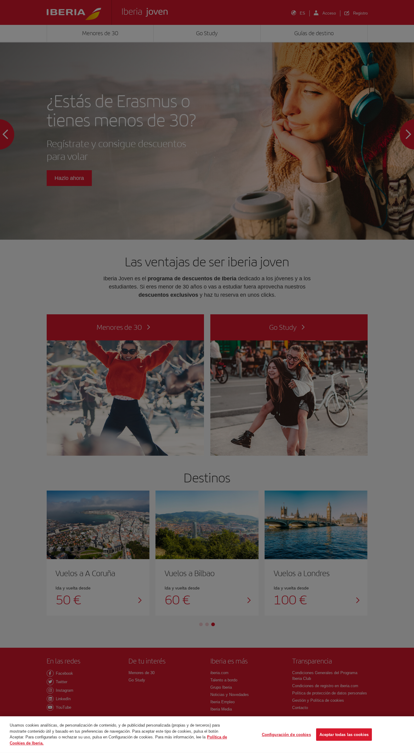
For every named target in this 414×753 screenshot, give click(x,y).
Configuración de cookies (286, 734)
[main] (207, 734)
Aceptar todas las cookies (344, 734)
